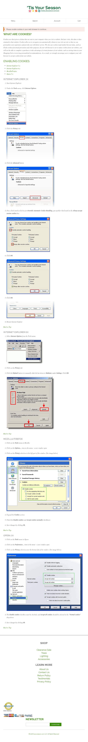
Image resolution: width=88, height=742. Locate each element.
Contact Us (44, 672)
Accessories (44, 659)
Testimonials (44, 678)
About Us (44, 669)
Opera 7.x (10, 74)
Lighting (44, 656)
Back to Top (7, 327)
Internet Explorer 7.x (13, 66)
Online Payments (7, 710)
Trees (44, 653)
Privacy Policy (44, 681)
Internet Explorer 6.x (13, 68)
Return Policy (44, 675)
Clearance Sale (44, 650)
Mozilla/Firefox (12, 71)
